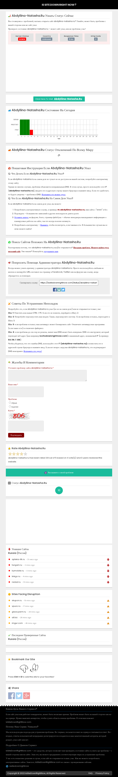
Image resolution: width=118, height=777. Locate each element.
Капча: (11, 410)
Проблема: (12, 399)
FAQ (90, 773)
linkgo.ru (16, 576)
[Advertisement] (59, 68)
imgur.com (17, 623)
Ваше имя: (13, 384)
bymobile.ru (18, 570)
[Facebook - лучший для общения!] (55, 289)
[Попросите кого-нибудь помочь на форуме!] (59, 289)
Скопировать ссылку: (29, 282)
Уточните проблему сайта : (31, 367)
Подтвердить (16, 435)
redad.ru (16, 582)
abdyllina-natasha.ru (68, 98)
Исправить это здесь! (33, 351)
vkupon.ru (17, 600)
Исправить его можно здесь (53, 194)
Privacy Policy (102, 773)
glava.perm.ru (19, 611)
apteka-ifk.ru (18, 559)
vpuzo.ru (16, 606)
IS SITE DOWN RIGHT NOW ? (59, 5)
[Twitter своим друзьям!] (63, 289)
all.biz (15, 617)
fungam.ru (17, 565)
